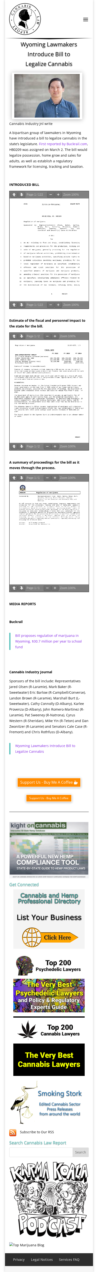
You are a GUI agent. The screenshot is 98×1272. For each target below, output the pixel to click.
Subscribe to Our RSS (37, 1132)
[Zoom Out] (50, 195)
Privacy (19, 1259)
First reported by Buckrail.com (63, 144)
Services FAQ (69, 1259)
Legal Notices (42, 1259)
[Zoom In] (58, 195)
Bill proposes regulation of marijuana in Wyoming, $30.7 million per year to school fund (48, 641)
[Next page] (21, 195)
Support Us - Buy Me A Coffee (46, 782)
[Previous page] (14, 195)
